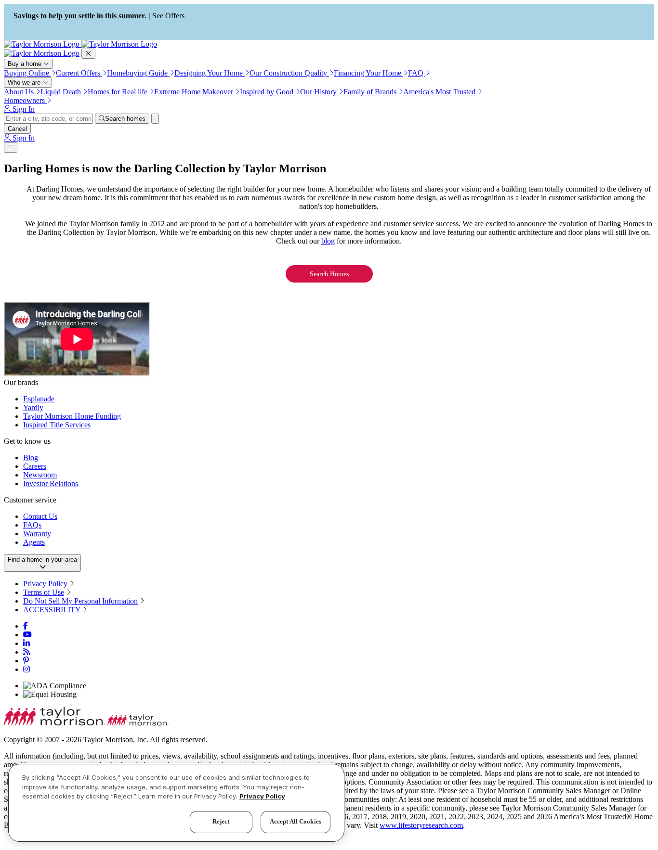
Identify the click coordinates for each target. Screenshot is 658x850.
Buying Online (27, 73)
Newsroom (40, 475)
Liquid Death (61, 92)
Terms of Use (43, 592)
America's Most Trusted (440, 92)
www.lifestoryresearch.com (421, 825)
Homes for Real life (118, 92)
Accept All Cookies (295, 821)
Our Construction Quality (289, 73)
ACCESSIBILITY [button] (51, 609)
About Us (20, 92)
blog (328, 241)
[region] (176, 802)
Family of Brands (370, 92)
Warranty (37, 533)
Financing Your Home (368, 73)
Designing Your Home (209, 73)
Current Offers (79, 73)
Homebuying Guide (138, 73)
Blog (30, 457)
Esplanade (38, 399)
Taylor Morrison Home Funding (72, 416)
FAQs (32, 525)
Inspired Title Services (57, 425)
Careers (34, 466)
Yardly (33, 407)
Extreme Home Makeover (194, 92)
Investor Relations (50, 483)
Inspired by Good (267, 92)
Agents (34, 542)
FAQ (416, 73)
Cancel (17, 128)
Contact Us (40, 516)
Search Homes (329, 274)
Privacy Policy (45, 584)
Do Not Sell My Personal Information (80, 601)
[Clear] (155, 119)
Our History (319, 92)
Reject (221, 821)
